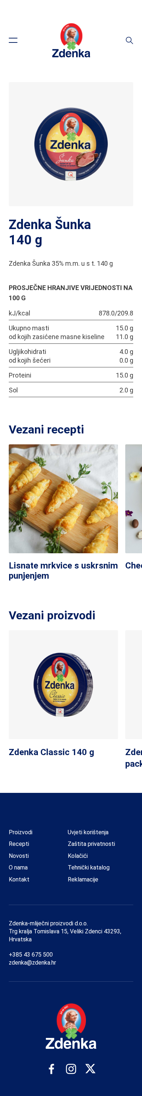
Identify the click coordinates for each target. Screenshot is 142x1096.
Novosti (19, 855)
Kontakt (19, 879)
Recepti (19, 843)
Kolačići (78, 855)
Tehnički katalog (89, 867)
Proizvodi (20, 832)
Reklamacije (83, 879)
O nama (18, 867)
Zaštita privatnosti (91, 843)
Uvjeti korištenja (88, 832)
